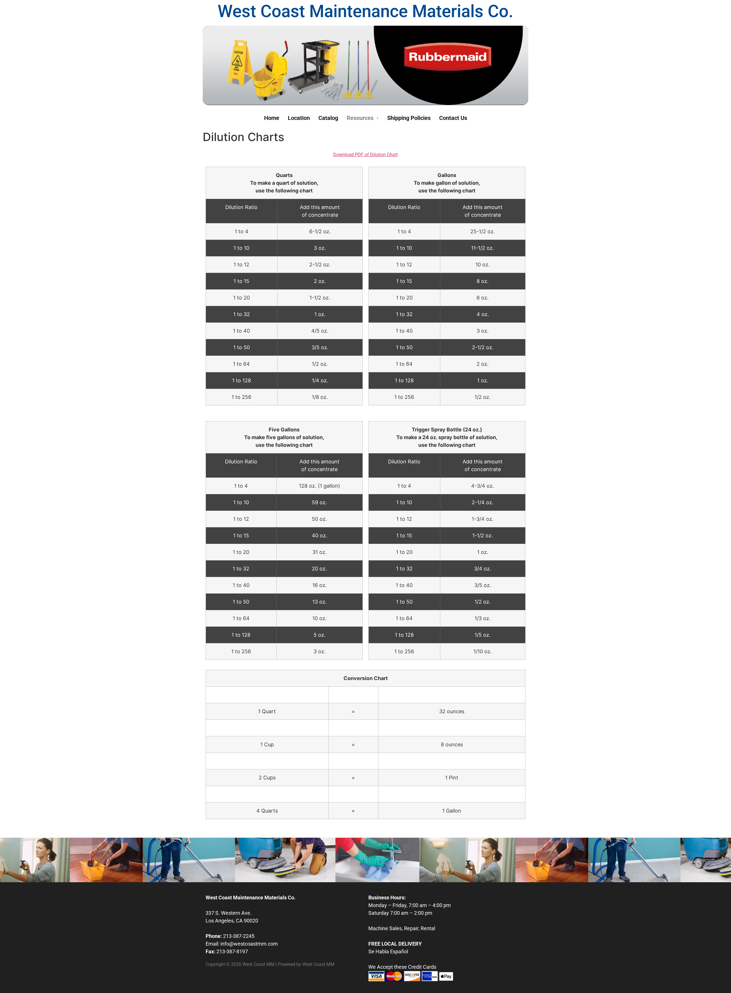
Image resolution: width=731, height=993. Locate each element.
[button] (362, 118)
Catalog (328, 117)
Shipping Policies (409, 117)
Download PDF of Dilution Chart (365, 154)
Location (299, 117)
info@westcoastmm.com (249, 944)
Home (271, 117)
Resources (360, 117)
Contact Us (453, 117)
